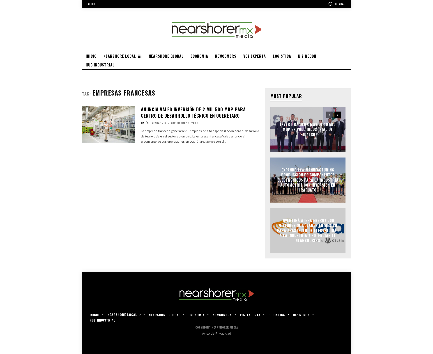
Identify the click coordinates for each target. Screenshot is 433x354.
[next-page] (337, 115)
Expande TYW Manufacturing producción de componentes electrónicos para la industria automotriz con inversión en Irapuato (308, 180)
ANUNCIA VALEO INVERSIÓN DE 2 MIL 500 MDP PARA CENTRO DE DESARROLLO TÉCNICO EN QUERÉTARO (193, 112)
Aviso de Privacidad (216, 333)
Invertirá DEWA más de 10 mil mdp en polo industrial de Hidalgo (308, 129)
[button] (336, 4)
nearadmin (159, 123)
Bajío (145, 123)
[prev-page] (329, 115)
